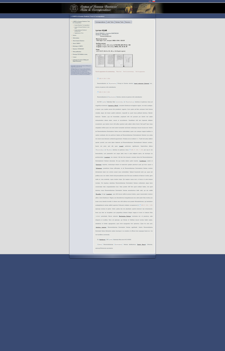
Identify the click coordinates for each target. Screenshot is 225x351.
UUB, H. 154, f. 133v (104, 78)
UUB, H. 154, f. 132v (137, 150)
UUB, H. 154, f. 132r (104, 92)
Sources (74, 35)
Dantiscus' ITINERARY (78, 49)
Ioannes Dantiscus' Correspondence (82, 25)
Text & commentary (128, 71)
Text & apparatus (140, 71)
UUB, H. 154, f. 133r (147, 205)
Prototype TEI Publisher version (80, 54)
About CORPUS (76, 43)
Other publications (77, 51)
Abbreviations (76, 38)
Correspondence (100, 22)
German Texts (119, 22)
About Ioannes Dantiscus (78, 40)
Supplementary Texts (79, 33)
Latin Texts (110, 22)
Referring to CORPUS (78, 46)
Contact (74, 57)
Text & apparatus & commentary (105, 71)
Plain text (118, 71)
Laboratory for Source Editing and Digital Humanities (81, 60)
